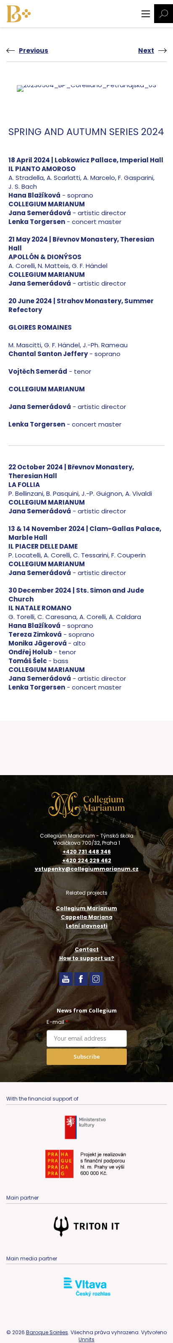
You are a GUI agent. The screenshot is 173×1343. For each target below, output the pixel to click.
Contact (87, 949)
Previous (33, 50)
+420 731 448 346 (87, 851)
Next (146, 50)
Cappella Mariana (87, 917)
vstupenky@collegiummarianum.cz (87, 869)
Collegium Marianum (86, 908)
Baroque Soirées (47, 1332)
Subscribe (86, 1056)
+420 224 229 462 (86, 860)
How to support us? (86, 958)
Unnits (86, 1339)
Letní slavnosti (86, 925)
